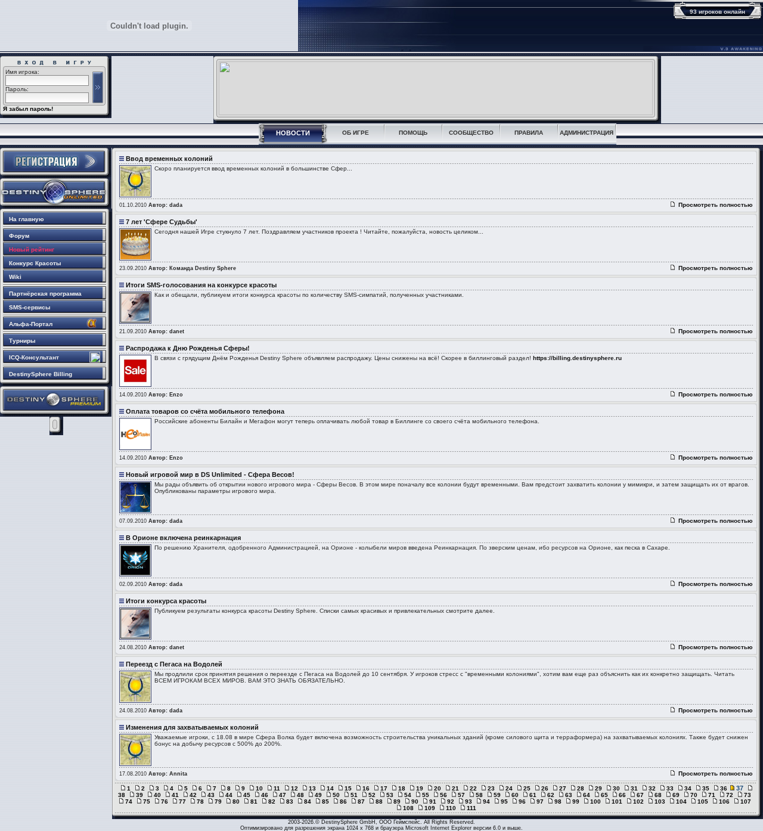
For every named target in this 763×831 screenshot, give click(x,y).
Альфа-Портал (30, 324)
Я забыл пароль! (28, 109)
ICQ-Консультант (34, 357)
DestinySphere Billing (40, 374)
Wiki (15, 277)
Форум (19, 235)
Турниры (22, 340)
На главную (26, 219)
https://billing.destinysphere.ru (577, 358)
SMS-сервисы (30, 307)
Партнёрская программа (45, 293)
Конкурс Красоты (35, 263)
